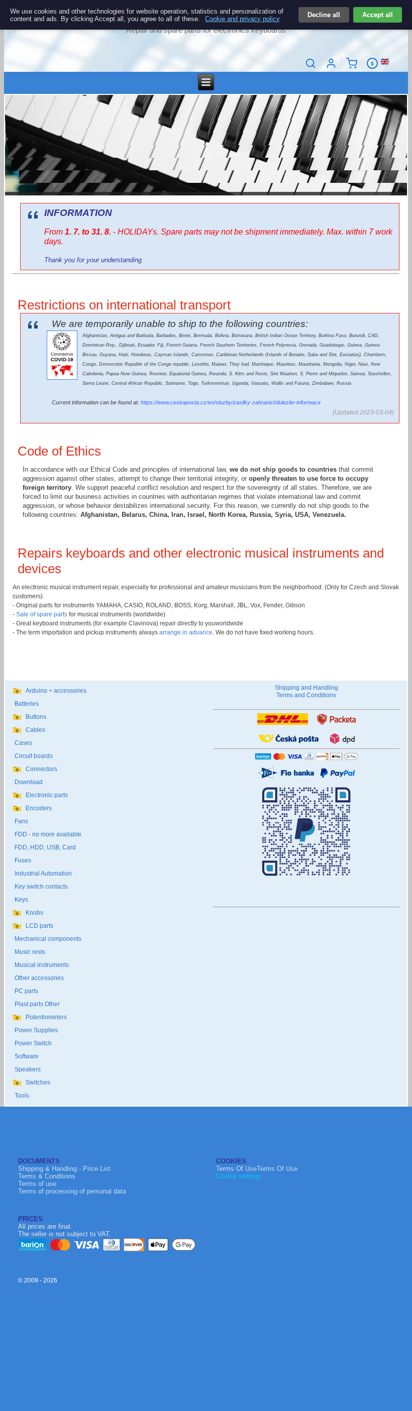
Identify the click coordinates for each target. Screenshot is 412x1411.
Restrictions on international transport (124, 304)
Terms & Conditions (46, 1176)
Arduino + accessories (56, 690)
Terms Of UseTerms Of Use (256, 1168)
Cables (35, 729)
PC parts (26, 991)
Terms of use (37, 1183)
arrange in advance (186, 632)
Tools (22, 1095)
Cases (23, 742)
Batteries (27, 703)
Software (27, 1056)
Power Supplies (36, 1030)
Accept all (377, 15)
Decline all (323, 15)
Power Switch (33, 1043)
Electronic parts (47, 795)
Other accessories (39, 978)
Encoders (39, 808)
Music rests (30, 951)
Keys (21, 899)
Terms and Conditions (306, 695)
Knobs (34, 912)
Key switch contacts (41, 886)
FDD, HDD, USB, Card (45, 847)
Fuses (23, 860)
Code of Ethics (59, 451)
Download (29, 782)
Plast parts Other (37, 1004)
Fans (21, 821)
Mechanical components (48, 938)
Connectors (41, 769)
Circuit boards (34, 755)
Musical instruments (42, 964)
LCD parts (39, 925)
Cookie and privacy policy (242, 19)
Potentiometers (46, 1017)
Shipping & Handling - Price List (64, 1168)
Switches (38, 1082)
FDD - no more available (48, 834)
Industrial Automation (43, 873)
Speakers (28, 1069)
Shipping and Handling (306, 687)
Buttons (36, 716)
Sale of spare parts (41, 614)
